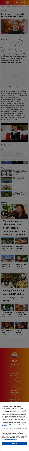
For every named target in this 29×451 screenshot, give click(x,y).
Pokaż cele (14, 448)
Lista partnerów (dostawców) (9, 439)
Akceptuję (14, 443)
